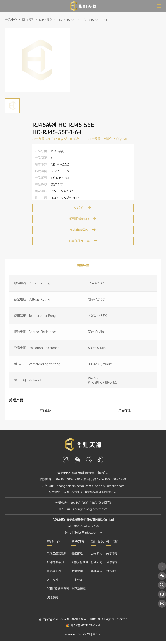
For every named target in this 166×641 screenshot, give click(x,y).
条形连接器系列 (57, 553)
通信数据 (77, 571)
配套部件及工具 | (79, 241)
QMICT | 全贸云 (91, 634)
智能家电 (77, 553)
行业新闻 (96, 562)
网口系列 (52, 580)
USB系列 (52, 597)
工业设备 (77, 580)
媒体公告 (96, 571)
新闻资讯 (97, 541)
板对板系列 (54, 571)
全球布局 (112, 562)
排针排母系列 (55, 562)
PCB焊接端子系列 (58, 588)
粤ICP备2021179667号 (85, 625)
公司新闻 (96, 553)
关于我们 (112, 541)
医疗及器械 (78, 588)
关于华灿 (112, 553)
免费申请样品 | (80, 230)
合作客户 (112, 571)
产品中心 (53, 541)
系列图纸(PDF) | (79, 219)
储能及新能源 (79, 562)
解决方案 (77, 541)
